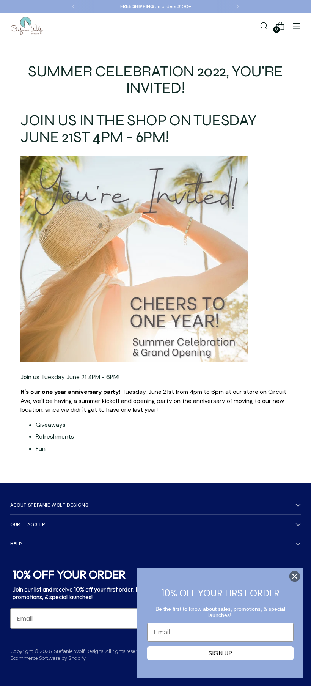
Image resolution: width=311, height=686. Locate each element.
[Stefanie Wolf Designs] (27, 26)
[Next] (237, 6)
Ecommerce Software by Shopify (48, 658)
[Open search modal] (264, 25)
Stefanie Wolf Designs (78, 651)
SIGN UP (220, 653)
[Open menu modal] (297, 25)
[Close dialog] (294, 576)
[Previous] (73, 6)
